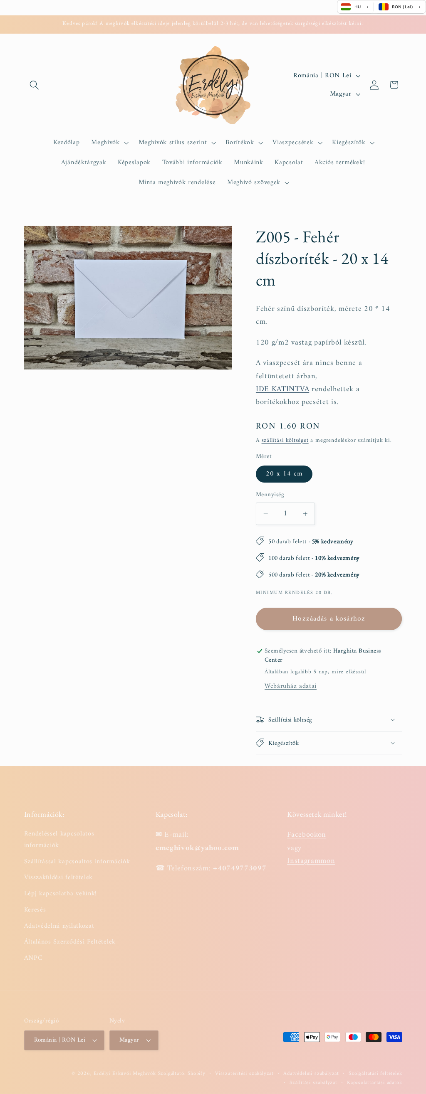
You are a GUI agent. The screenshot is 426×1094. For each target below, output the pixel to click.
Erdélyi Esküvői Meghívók (125, 1073)
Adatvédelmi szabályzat (311, 1073)
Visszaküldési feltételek (58, 877)
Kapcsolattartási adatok (374, 1083)
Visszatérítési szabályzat (244, 1073)
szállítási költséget (285, 440)
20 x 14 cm (284, 474)
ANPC (33, 958)
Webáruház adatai (291, 686)
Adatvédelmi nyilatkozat (59, 926)
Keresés (35, 910)
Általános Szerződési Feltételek (70, 942)
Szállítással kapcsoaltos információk (77, 861)
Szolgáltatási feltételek (375, 1073)
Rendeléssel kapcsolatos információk (59, 839)
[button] (34, 85)
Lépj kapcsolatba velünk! (60, 893)
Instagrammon (311, 861)
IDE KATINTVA (282, 389)
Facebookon (306, 835)
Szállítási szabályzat (313, 1083)
